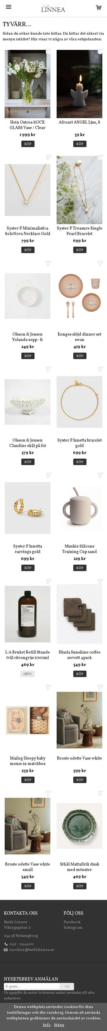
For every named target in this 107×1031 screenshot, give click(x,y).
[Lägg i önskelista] (48, 51)
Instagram (73, 927)
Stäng (59, 1025)
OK (67, 986)
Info (27, 674)
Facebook (72, 922)
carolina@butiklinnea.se (31, 950)
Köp (27, 144)
